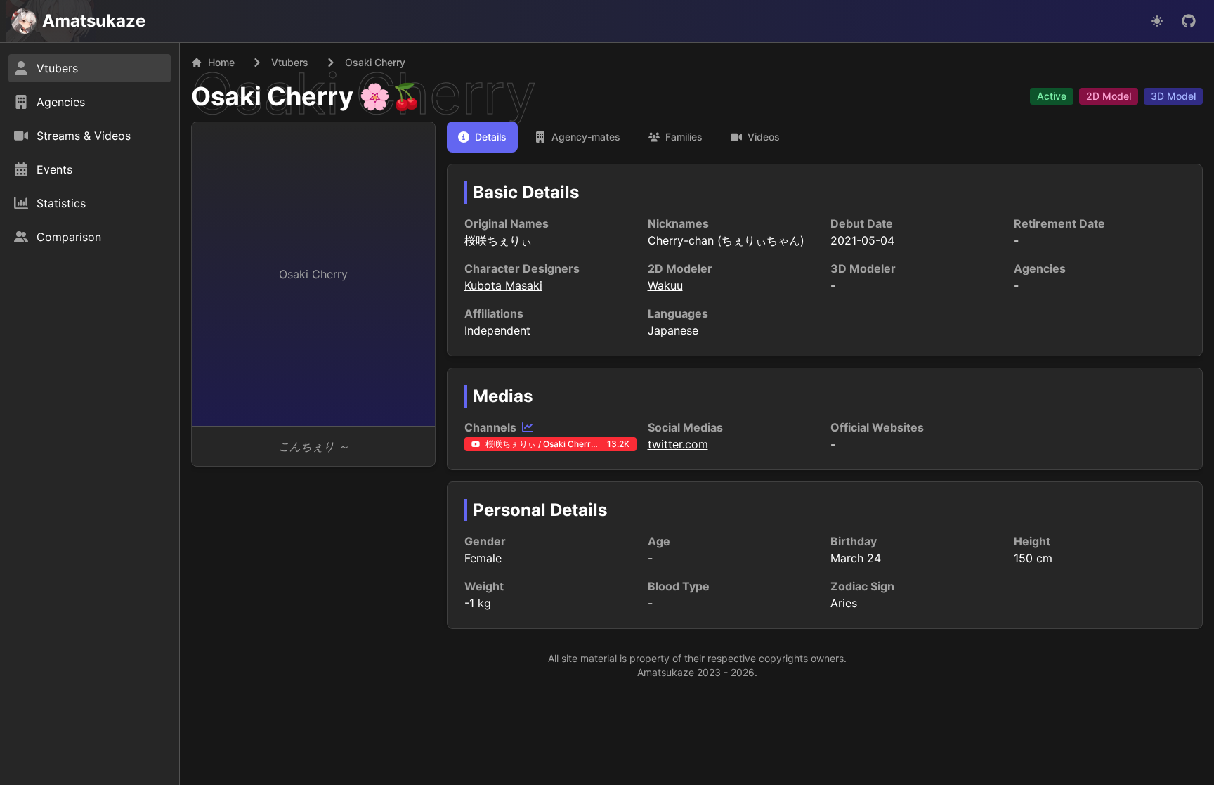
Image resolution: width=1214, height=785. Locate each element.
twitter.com (678, 444)
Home (221, 62)
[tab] (482, 137)
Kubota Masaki (503, 285)
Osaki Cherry (272, 96)
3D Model (1173, 96)
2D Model (1108, 96)
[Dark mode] (1157, 21)
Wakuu (665, 285)
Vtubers (289, 62)
